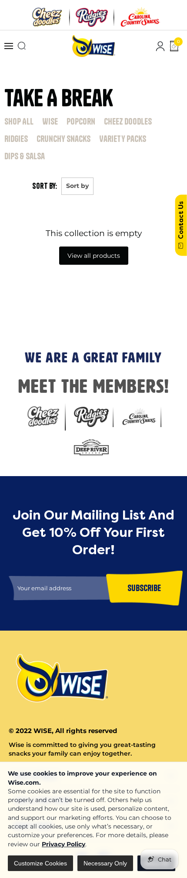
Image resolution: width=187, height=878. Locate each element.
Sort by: (44, 186)
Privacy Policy (63, 844)
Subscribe (17, 321)
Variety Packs (122, 138)
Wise (50, 121)
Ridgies (16, 138)
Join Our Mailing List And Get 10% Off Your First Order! (90, 285)
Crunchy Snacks (63, 138)
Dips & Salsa (24, 156)
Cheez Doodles (128, 121)
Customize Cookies (40, 863)
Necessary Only (105, 863)
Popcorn (81, 121)
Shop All (18, 121)
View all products (93, 256)
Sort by (77, 186)
